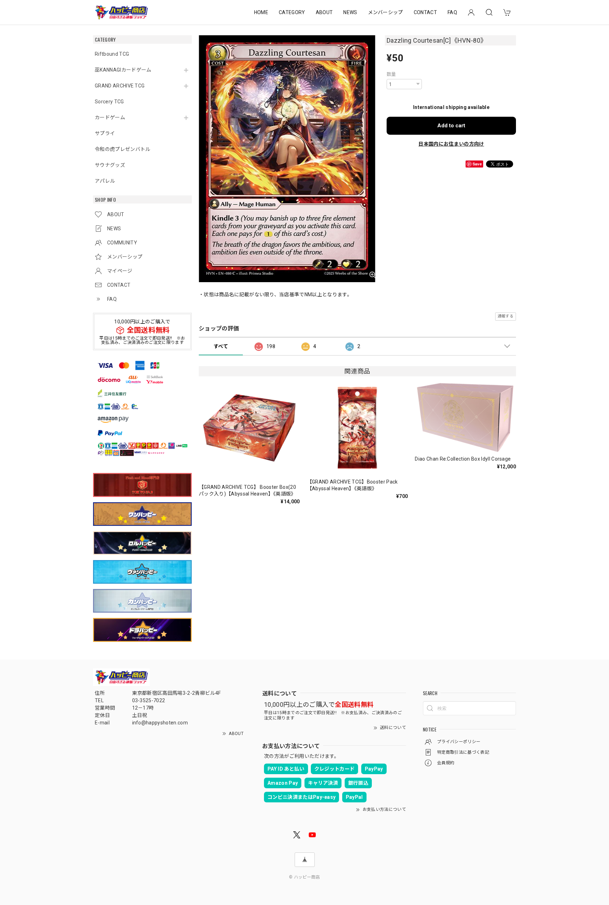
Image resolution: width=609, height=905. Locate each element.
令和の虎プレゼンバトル (122, 149)
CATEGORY (292, 12)
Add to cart (451, 125)
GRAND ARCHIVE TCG (119, 86)
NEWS (350, 12)
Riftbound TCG (112, 54)
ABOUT (324, 12)
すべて (221, 346)
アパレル (105, 181)
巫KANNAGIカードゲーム (123, 70)
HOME (261, 12)
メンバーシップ (385, 12)
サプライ (105, 133)
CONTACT (425, 12)
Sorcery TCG (109, 101)
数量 (391, 74)
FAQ (452, 12)
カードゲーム (110, 117)
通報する (505, 316)
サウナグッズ (110, 165)
